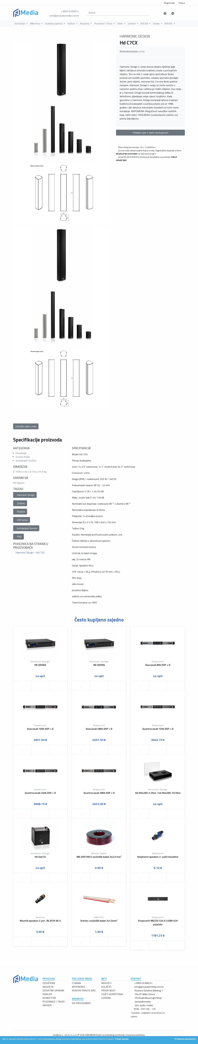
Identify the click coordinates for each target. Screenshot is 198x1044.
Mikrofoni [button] (35, 23)
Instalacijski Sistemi (27, 528)
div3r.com (71, 1034)
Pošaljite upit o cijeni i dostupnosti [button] (150, 132)
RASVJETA (48, 987)
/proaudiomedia (142, 1001)
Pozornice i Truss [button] (103, 23)
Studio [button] (156, 23)
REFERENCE (78, 987)
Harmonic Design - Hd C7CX (30, 552)
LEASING (106, 998)
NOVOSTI (106, 983)
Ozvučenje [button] (20, 23)
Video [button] (120, 23)
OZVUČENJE (49, 983)
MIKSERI (47, 1005)
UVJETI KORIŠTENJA (112, 994)
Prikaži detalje (121, 1038)
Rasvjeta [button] (85, 23)
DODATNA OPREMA (53, 990)
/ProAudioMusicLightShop (148, 998)
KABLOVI (47, 994)
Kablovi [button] (71, 23)
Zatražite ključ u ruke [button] (26, 426)
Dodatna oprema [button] (54, 23)
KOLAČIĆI (106, 987)
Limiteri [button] (132, 23)
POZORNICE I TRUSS (54, 1001)
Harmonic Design (26, 495)
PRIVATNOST (108, 990)
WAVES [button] (169, 23)
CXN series (22, 520)
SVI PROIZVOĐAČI (81, 1003)
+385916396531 (70, 11)
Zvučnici (21, 503)
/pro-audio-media (143, 1005)
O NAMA (76, 983)
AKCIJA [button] (144, 23)
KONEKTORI (49, 998)
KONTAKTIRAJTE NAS (84, 990)
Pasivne (21, 511)
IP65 (19, 536)
